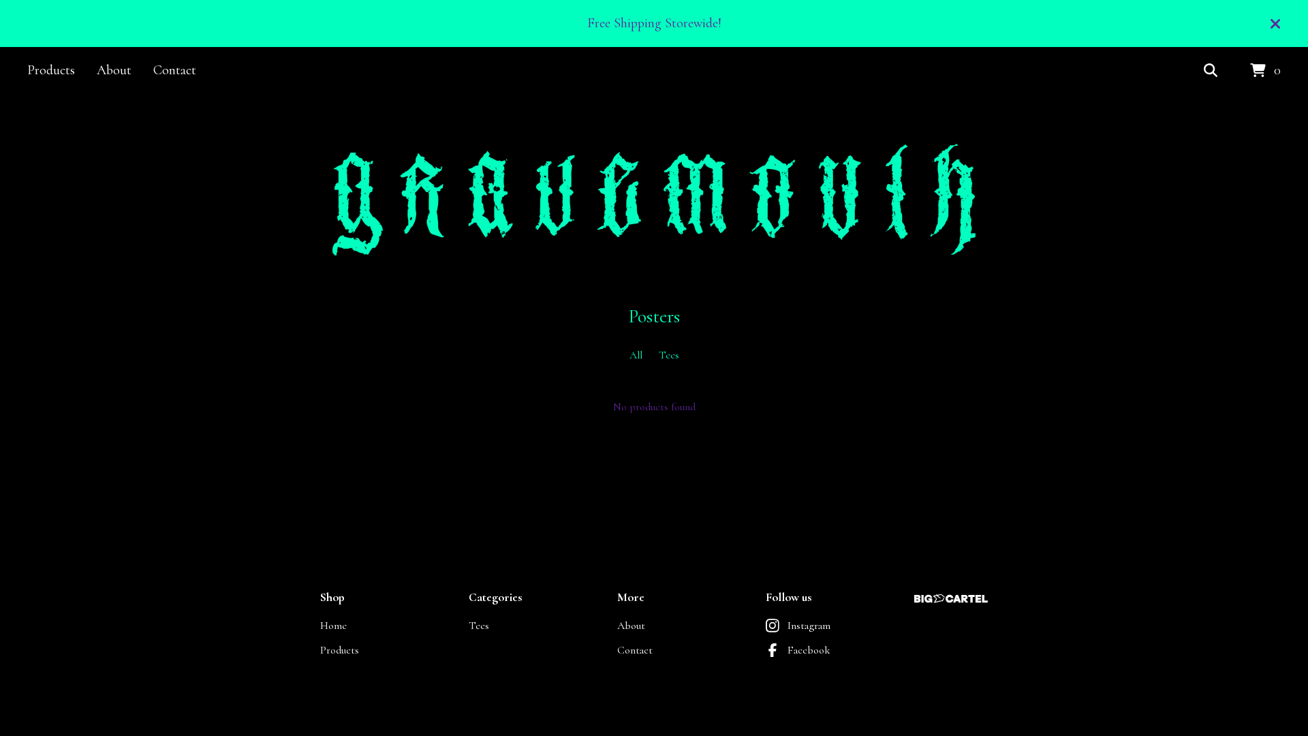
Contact (174, 70)
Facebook (809, 650)
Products (51, 70)
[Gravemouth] (654, 199)
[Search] (1210, 71)
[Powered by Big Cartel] (951, 599)
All (635, 355)
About (114, 70)
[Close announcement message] (1275, 24)
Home (333, 625)
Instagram (809, 625)
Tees (669, 355)
